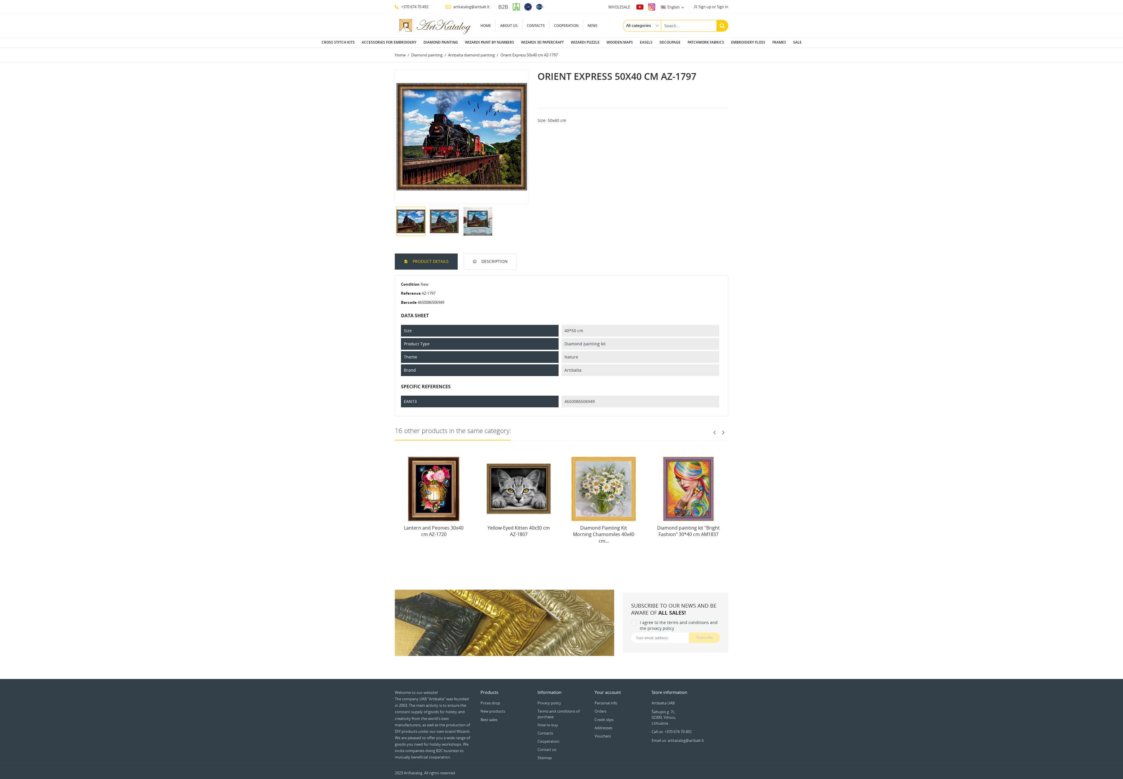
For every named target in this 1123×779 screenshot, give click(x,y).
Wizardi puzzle (585, 42)
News (592, 25)
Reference (411, 293)
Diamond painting (440, 42)
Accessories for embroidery (389, 42)
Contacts (536, 25)
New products (492, 711)
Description (494, 261)
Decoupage (670, 42)
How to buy (548, 725)
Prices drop (490, 703)
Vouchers (603, 736)
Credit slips (604, 719)
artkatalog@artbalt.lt (471, 6)
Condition (410, 284)
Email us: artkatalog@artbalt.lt (678, 740)
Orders (601, 711)
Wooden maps (620, 42)
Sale (797, 42)
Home (485, 25)
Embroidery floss (748, 42)
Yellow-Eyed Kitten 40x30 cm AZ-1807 (519, 531)
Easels (646, 42)
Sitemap (545, 757)
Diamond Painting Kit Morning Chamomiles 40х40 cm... (603, 534)
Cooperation (566, 25)
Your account (608, 692)
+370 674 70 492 (414, 6)
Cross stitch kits (338, 42)
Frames (779, 42)
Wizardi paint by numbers (489, 42)
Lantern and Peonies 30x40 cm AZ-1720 (434, 531)
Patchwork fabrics (706, 42)
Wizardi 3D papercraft (542, 42)
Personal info (606, 703)
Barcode (409, 302)
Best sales (488, 719)
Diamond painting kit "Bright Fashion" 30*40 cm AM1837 (688, 531)
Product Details (430, 261)
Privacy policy (549, 703)
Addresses (603, 727)
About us (509, 25)
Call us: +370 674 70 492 (672, 731)
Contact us (547, 749)
